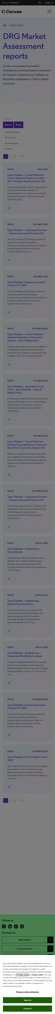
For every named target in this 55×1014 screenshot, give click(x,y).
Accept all (27, 1008)
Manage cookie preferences (27, 992)
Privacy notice (37, 975)
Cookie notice (22, 975)
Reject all (27, 1000)
